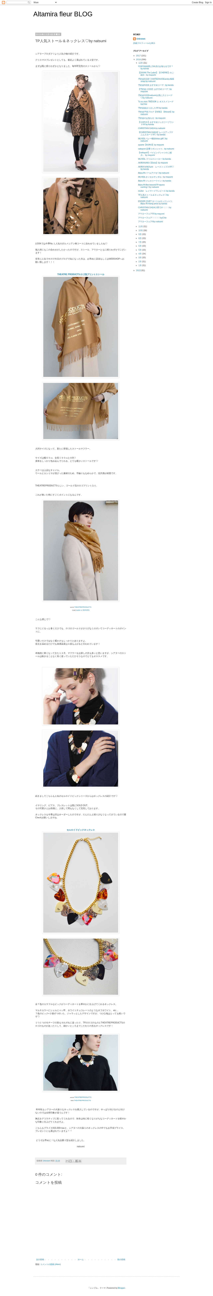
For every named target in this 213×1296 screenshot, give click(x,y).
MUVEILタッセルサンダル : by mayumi (155, 177)
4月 (140, 254)
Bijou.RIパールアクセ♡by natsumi (153, 173)
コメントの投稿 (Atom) (50, 1264)
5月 (140, 250)
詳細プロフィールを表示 (144, 43)
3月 (140, 257)
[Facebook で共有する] (76, 1161)
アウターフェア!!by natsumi (150, 221)
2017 (138, 55)
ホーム (81, 1259)
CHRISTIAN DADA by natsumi (151, 128)
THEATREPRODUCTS (82, 607)
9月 (140, 234)
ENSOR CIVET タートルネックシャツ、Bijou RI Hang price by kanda (156, 202)
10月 (140, 230)
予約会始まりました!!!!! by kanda (152, 108)
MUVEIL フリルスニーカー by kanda (154, 159)
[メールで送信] (67, 1161)
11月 (140, 226)
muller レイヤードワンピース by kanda (156, 191)
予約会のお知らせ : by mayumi (151, 118)
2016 (138, 59)
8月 (140, 238)
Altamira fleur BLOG (63, 14)
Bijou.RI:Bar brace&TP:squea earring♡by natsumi (151, 186)
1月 (140, 265)
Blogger (121, 1288)
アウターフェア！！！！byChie (152, 218)
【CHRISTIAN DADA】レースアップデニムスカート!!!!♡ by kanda (155, 133)
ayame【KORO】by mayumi (151, 145)
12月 (140, 63)
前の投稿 (121, 1259)
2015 (138, 270)
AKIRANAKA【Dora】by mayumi (153, 163)
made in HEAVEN (82, 610)
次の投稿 (40, 1259)
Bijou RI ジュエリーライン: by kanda (154, 181)
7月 (140, 242)
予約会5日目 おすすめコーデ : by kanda (156, 85)
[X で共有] (73, 1161)
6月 (140, 246)
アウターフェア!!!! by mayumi (151, 214)
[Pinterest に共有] (80, 1161)
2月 (140, 261)
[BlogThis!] (70, 1161)
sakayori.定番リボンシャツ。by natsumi (156, 149)
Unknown (140, 39)
